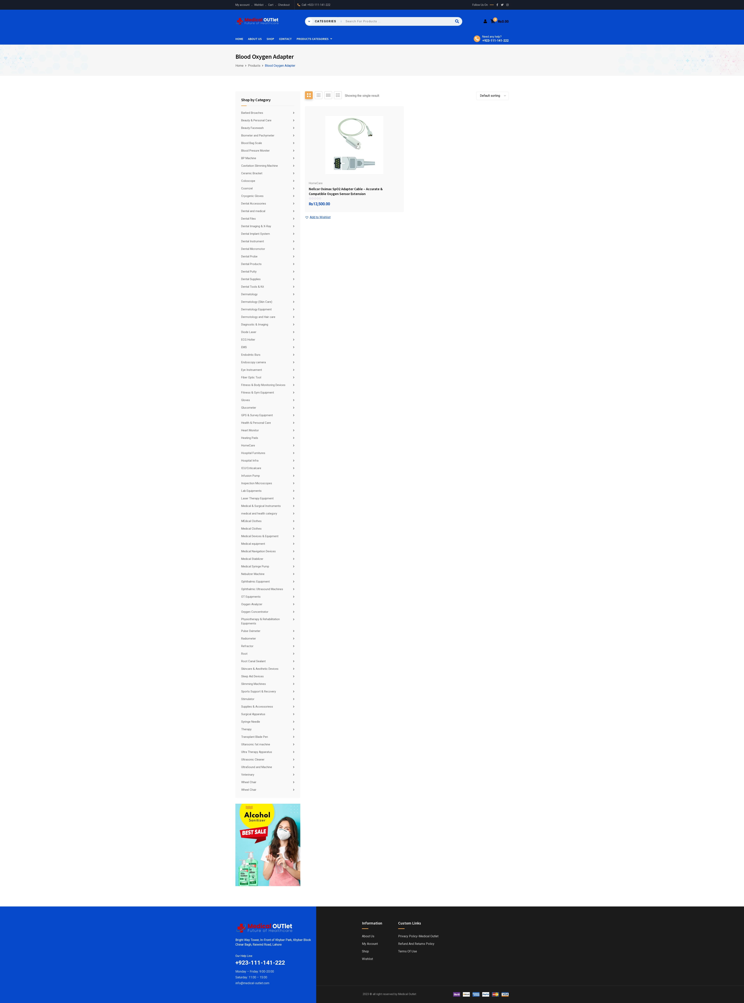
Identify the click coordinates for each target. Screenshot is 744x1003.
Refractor (247, 646)
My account (242, 4)
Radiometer (248, 638)
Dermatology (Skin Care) (256, 302)
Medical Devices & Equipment (259, 536)
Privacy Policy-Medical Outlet (418, 936)
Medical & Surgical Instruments (261, 506)
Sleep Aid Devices (252, 676)
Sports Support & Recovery (258, 691)
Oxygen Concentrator (254, 612)
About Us (255, 39)
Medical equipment (253, 544)
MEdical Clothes (251, 521)
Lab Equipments (251, 491)
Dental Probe (249, 256)
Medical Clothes (251, 528)
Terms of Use (407, 951)
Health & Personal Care (256, 423)
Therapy (246, 729)
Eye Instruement (251, 370)
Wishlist (259, 4)
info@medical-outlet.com (252, 983)
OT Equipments (251, 596)
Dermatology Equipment (256, 309)
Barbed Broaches (252, 113)
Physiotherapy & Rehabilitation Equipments (260, 621)
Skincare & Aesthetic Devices (259, 669)
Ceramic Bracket (251, 173)
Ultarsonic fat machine (255, 744)
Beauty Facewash (252, 128)
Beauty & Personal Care (256, 120)
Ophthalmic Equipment (255, 581)
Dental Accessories (253, 203)
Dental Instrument (252, 241)
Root (244, 653)
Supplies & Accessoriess (257, 706)
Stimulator (247, 699)
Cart (270, 4)
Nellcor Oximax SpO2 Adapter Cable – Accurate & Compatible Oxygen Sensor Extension (346, 191)
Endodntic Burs (250, 354)
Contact (285, 39)
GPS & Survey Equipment (257, 415)
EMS (244, 347)
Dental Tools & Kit (252, 286)
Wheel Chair (248, 782)
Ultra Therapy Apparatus (256, 752)
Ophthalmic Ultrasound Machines (262, 589)
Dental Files (248, 218)
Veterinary (247, 774)
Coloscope (248, 181)
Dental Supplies (251, 279)
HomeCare (248, 445)
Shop (270, 39)
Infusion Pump (250, 475)
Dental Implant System (255, 234)
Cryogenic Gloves (252, 196)
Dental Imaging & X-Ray (256, 226)
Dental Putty (249, 271)
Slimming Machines (253, 684)
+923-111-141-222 (318, 4)
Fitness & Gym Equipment (257, 392)
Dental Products (251, 264)
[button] (318, 217)
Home (239, 39)
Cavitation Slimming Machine (259, 165)
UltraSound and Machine (256, 767)
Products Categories (313, 39)
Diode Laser (248, 332)
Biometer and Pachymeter (257, 135)
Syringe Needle (250, 721)
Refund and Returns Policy (416, 943)
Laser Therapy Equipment (257, 498)
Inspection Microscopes (256, 483)
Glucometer (248, 407)
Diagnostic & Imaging (254, 324)
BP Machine (248, 158)
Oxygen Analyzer (251, 604)
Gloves (245, 400)
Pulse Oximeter (250, 631)
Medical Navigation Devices (258, 551)
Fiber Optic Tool (251, 377)
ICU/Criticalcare (251, 468)
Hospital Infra (249, 460)
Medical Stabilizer (252, 559)
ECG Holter (248, 339)
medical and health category (259, 513)
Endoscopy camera (253, 362)
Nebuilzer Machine (252, 574)
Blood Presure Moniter (255, 150)
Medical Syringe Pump (255, 566)
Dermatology (249, 294)
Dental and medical (253, 211)
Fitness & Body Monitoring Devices (263, 385)
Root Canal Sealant (253, 661)
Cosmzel (247, 188)
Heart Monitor (250, 430)
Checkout (284, 4)
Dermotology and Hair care (258, 317)
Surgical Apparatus (253, 714)
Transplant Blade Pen (254, 737)
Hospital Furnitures (253, 453)
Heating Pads (249, 438)
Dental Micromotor (253, 249)
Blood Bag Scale (251, 143)
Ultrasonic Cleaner (252, 759)
